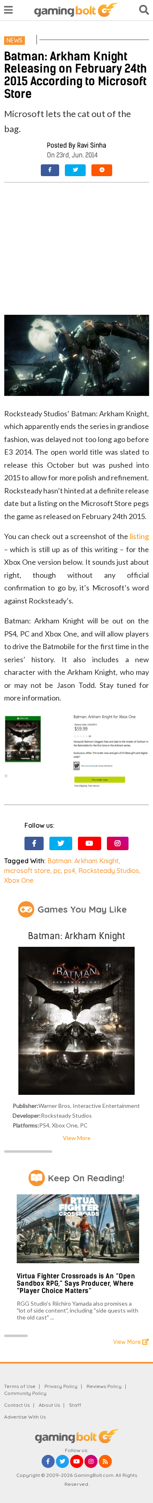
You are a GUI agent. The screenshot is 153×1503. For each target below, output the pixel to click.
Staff (75, 1405)
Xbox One (18, 880)
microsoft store (27, 870)
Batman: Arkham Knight (83, 861)
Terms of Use (19, 1386)
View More (77, 1137)
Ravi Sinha (91, 145)
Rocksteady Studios (108, 870)
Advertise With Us (25, 1417)
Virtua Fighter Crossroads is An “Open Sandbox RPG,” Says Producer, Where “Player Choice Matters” (76, 1283)
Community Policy (25, 1393)
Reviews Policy (104, 1386)
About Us (49, 1405)
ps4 (69, 870)
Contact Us (17, 1405)
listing (139, 536)
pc (57, 870)
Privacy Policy (61, 1386)
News (14, 40)
